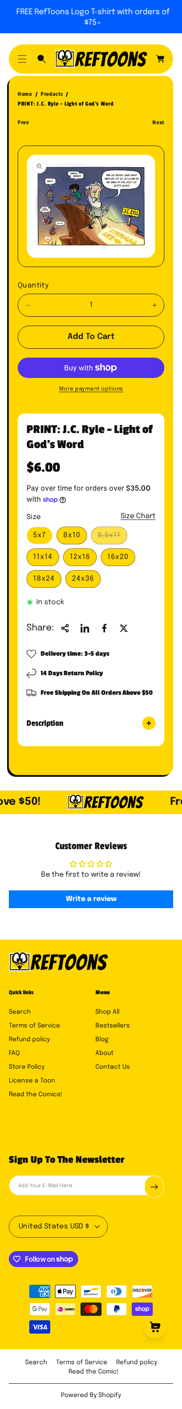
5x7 (39, 535)
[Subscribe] (154, 1187)
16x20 (118, 557)
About (104, 1053)
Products (52, 94)
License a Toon (32, 1081)
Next (158, 122)
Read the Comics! (35, 1094)
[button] (22, 59)
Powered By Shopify (91, 1395)
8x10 (71, 535)
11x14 (43, 557)
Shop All (107, 1012)
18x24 (44, 578)
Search (20, 1012)
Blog (102, 1039)
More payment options (91, 389)
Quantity (33, 285)
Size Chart (138, 516)
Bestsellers (112, 1026)
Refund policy (29, 1039)
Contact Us (112, 1067)
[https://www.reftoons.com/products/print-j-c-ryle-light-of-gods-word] (85, 628)
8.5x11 (111, 537)
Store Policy (27, 1067)
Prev (23, 122)
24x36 (83, 578)
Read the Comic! (93, 1372)
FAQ (14, 1053)
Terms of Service (34, 1026)
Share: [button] (40, 628)
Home (25, 94)
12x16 (80, 557)
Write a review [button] (91, 899)
